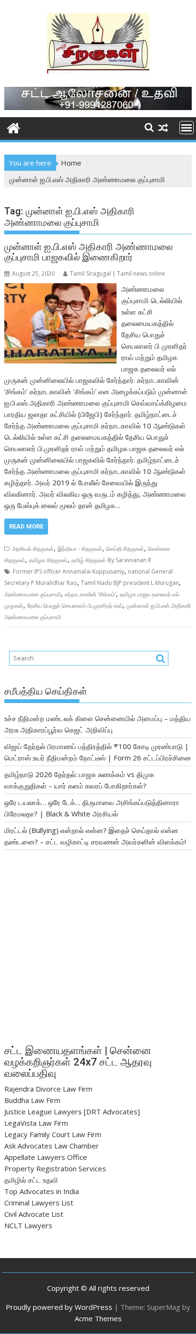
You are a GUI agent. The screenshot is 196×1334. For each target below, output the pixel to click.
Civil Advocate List (33, 1214)
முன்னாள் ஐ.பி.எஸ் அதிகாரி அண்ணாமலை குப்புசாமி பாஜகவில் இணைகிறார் (88, 252)
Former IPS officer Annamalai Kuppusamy (68, 571)
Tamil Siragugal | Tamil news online (117, 273)
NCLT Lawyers (28, 1225)
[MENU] (186, 127)
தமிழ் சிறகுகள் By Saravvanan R (111, 560)
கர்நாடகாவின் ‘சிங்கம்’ (90, 594)
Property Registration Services (55, 1168)
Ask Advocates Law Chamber (51, 1145)
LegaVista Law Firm (36, 1123)
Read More (26, 526)
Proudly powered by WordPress (59, 1307)
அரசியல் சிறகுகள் (33, 549)
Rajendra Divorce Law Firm (48, 1088)
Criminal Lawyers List (38, 1202)
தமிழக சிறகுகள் (48, 560)
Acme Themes (98, 1318)
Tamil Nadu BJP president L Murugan (130, 583)
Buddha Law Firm (32, 1100)
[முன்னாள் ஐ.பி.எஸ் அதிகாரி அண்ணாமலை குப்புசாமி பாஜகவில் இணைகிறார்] (60, 289)
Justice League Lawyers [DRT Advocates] (72, 1111)
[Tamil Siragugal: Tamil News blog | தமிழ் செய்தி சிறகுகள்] (13, 127)
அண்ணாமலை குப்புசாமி (32, 594)
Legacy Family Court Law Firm (52, 1134)
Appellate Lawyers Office (45, 1157)
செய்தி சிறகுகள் (125, 549)
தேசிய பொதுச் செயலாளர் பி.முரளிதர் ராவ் (75, 606)
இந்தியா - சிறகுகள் (80, 549)
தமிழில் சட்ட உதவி (31, 1180)
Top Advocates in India (41, 1191)
